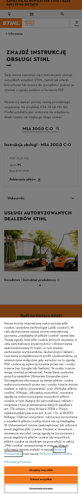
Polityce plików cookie (56, 454)
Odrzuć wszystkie (41, 479)
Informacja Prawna (17, 462)
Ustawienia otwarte (41, 489)
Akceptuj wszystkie (41, 470)
